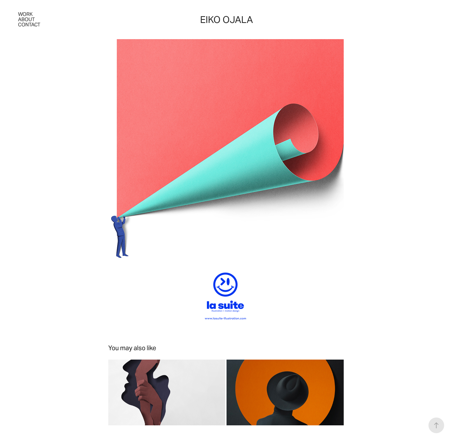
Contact (29, 24)
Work (25, 14)
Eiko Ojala (226, 20)
